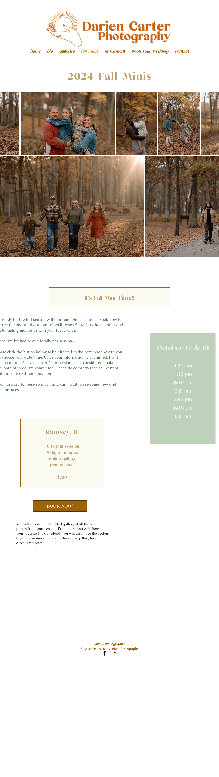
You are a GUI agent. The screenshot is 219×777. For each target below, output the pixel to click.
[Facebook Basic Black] (104, 653)
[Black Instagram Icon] (114, 653)
